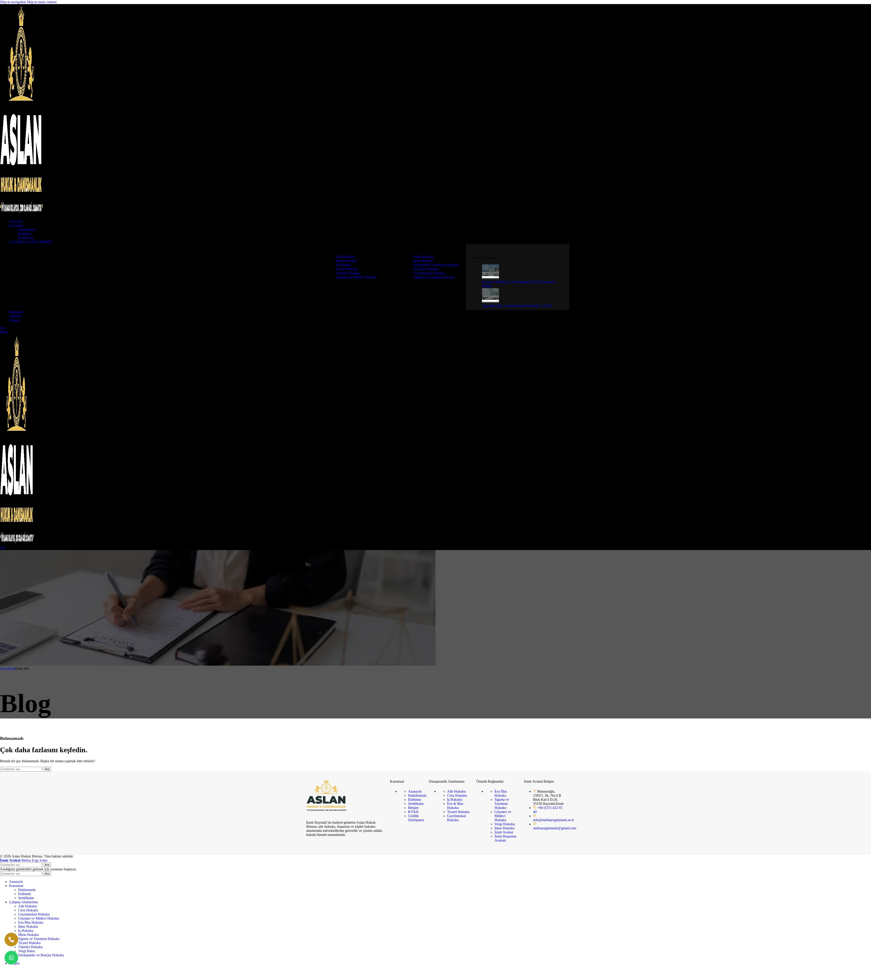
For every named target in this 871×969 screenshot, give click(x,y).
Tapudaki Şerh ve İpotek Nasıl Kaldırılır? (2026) (516, 306)
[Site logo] (21, 214)
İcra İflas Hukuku (425, 269)
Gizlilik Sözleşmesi (416, 818)
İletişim (413, 808)
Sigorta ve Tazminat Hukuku (434, 277)
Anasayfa (415, 791)
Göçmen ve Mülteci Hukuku (356, 277)
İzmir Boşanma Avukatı (505, 838)
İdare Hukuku (423, 261)
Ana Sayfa (7, 668)
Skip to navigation (13, 2)
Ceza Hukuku (457, 795)
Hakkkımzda (417, 795)
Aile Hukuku (345, 257)
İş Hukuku (343, 265)
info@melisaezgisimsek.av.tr (553, 820)
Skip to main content (41, 2)
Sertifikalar (26, 238)
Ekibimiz (24, 234)
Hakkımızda (27, 229)
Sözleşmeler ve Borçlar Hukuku (436, 265)
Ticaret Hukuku (347, 269)
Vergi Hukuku (423, 257)
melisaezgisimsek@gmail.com (554, 828)
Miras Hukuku (346, 261)
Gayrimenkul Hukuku (429, 273)
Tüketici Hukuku (348, 273)
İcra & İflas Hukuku (455, 806)
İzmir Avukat (503, 832)
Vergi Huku (26, 951)
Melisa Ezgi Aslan (23, 860)
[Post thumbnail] (490, 278)
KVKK (413, 812)
